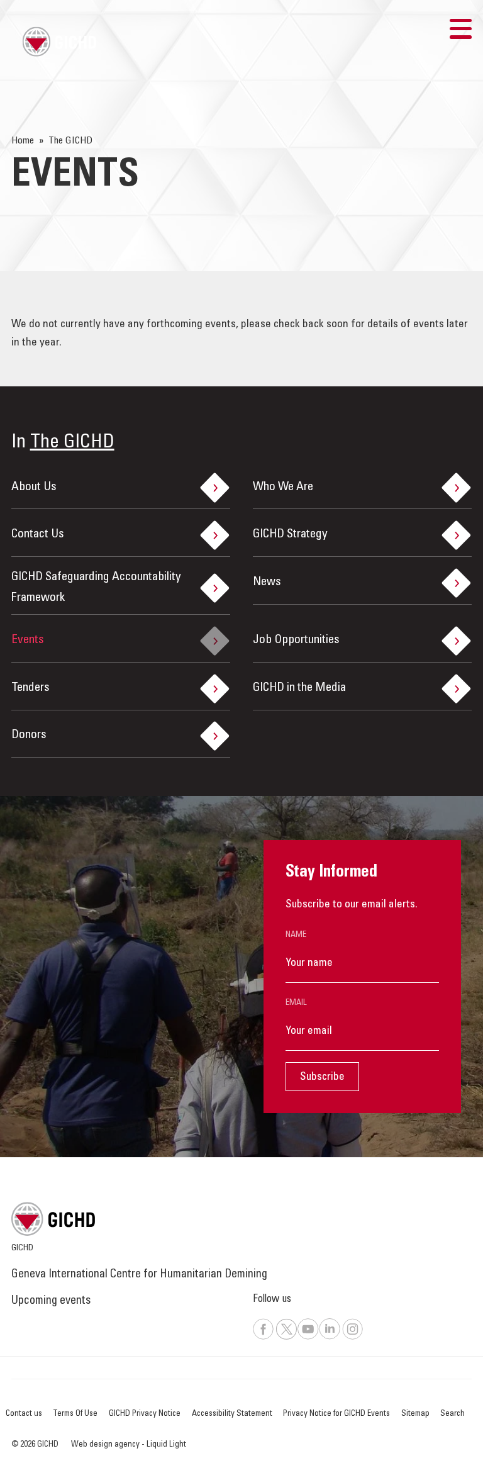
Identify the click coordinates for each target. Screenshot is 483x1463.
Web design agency (106, 1444)
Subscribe (322, 1077)
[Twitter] (286, 1337)
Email (296, 1003)
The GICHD (72, 443)
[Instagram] (353, 1337)
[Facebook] (263, 1337)
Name (296, 935)
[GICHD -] (59, 41)
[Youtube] (308, 1337)
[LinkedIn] (329, 1337)
